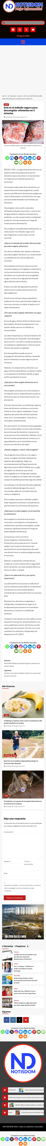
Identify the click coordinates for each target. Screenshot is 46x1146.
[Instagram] (19, 29)
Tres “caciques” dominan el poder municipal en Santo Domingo (24, 968)
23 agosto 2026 (18, 766)
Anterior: (22, 663)
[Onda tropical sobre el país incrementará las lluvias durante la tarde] (7, 979)
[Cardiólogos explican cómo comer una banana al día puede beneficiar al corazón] (23, 704)
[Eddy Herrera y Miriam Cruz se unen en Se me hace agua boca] (7, 991)
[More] (30, 162)
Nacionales (17, 976)
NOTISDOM (9, 117)
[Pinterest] (39, 158)
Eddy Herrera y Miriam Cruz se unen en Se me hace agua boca (25, 992)
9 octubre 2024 (19, 117)
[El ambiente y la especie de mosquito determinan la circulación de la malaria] (23, 785)
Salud (6, 104)
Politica (16, 964)
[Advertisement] (23, 69)
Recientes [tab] (8, 946)
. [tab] (28, 946)
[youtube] (26, 1020)
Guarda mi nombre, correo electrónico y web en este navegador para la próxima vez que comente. (22, 888)
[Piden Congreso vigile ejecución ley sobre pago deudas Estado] (7, 1003)
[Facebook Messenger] (25, 158)
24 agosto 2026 (18, 726)
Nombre (7, 861)
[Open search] (3, 23)
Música (16, 989)
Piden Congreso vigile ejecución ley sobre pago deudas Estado (25, 1004)
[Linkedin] (30, 158)
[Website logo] (23, 6)
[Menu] (23, 42)
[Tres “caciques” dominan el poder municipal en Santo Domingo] (7, 967)
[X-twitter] (26, 29)
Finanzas (16, 952)
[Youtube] (32, 29)
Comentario (9, 832)
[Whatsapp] (7, 158)
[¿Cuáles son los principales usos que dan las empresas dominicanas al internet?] (7, 955)
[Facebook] (13, 29)
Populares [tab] (20, 946)
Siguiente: (22, 673)
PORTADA (7, 755)
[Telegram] (34, 158)
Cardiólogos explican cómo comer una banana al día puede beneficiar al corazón (23, 722)
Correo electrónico (29, 862)
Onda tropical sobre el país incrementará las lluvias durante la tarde (25, 980)
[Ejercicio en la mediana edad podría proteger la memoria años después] (23, 744)
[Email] (16, 162)
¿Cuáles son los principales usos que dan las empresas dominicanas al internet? (25, 956)
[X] (16, 158)
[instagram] (13, 1020)
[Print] (25, 162)
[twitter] (19, 1020)
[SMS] (21, 162)
